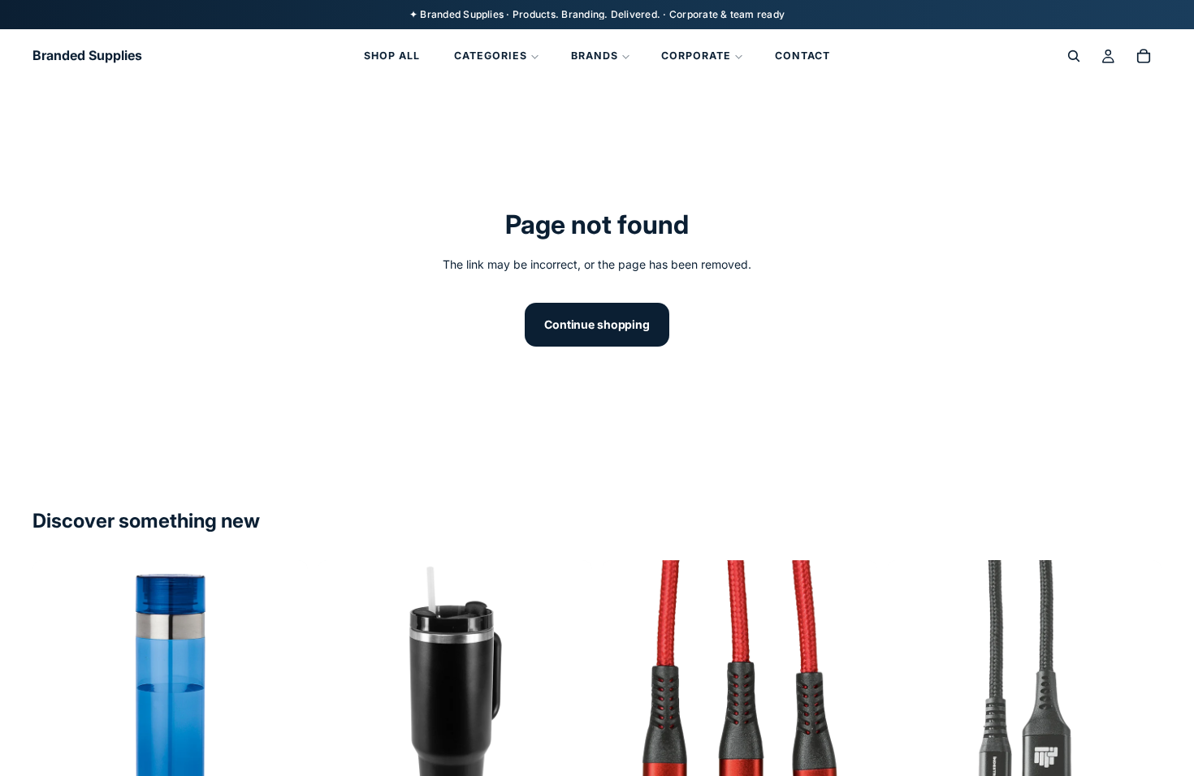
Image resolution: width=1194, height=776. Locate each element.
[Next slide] (283, 698)
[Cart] (1144, 56)
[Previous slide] (56, 698)
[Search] (1074, 56)
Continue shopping (597, 324)
